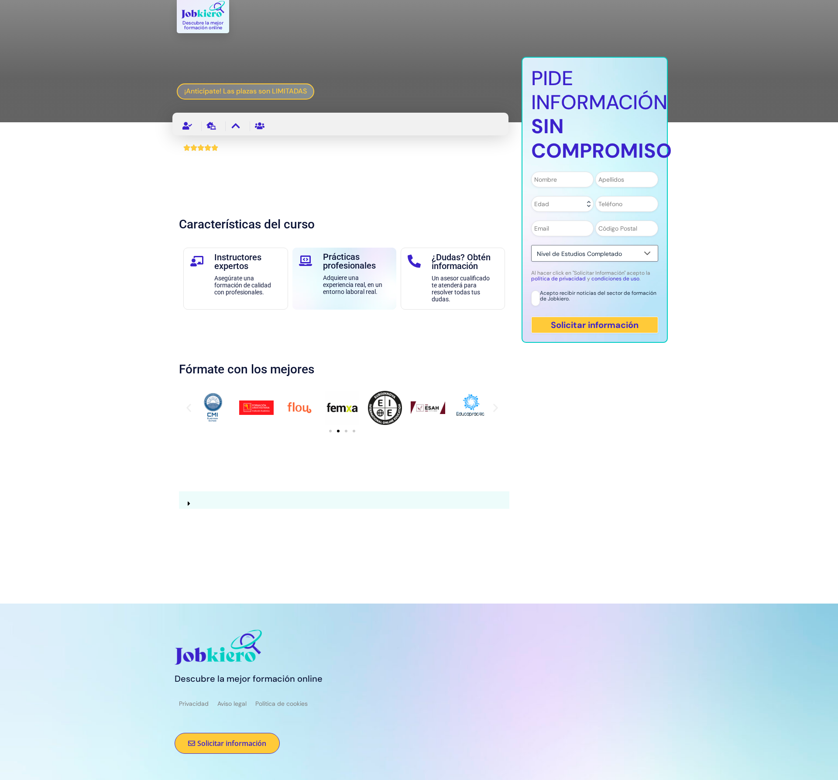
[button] (188, 407)
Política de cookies (281, 704)
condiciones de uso (615, 278)
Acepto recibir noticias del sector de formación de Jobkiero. (598, 296)
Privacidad (194, 704)
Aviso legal (232, 704)
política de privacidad (559, 278)
